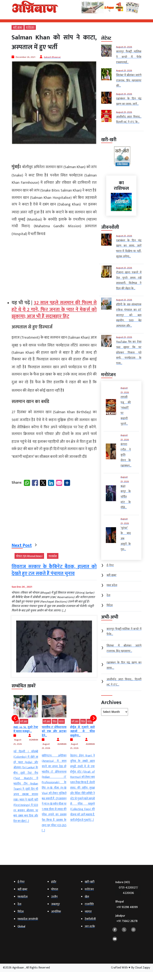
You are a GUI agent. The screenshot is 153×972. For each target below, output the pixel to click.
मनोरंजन (30, 27)
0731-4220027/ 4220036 (128, 890)
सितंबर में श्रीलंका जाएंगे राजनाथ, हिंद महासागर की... (88, 731)
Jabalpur (126, 918)
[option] (31, 764)
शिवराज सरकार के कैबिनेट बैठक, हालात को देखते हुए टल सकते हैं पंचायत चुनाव (54, 570)
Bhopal (126, 904)
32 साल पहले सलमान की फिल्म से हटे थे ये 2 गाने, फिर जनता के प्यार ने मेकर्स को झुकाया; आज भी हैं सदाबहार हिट (54, 309)
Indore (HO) (126, 888)
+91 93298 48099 (127, 907)
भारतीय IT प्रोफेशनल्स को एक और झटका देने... (31, 731)
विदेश (32, 721)
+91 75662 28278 (127, 921)
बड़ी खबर (17, 27)
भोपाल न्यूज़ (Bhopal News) (29, 556)
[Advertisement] (54, 267)
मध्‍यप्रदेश (53, 556)
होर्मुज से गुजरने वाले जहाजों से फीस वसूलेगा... (59, 731)
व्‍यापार (38, 721)
